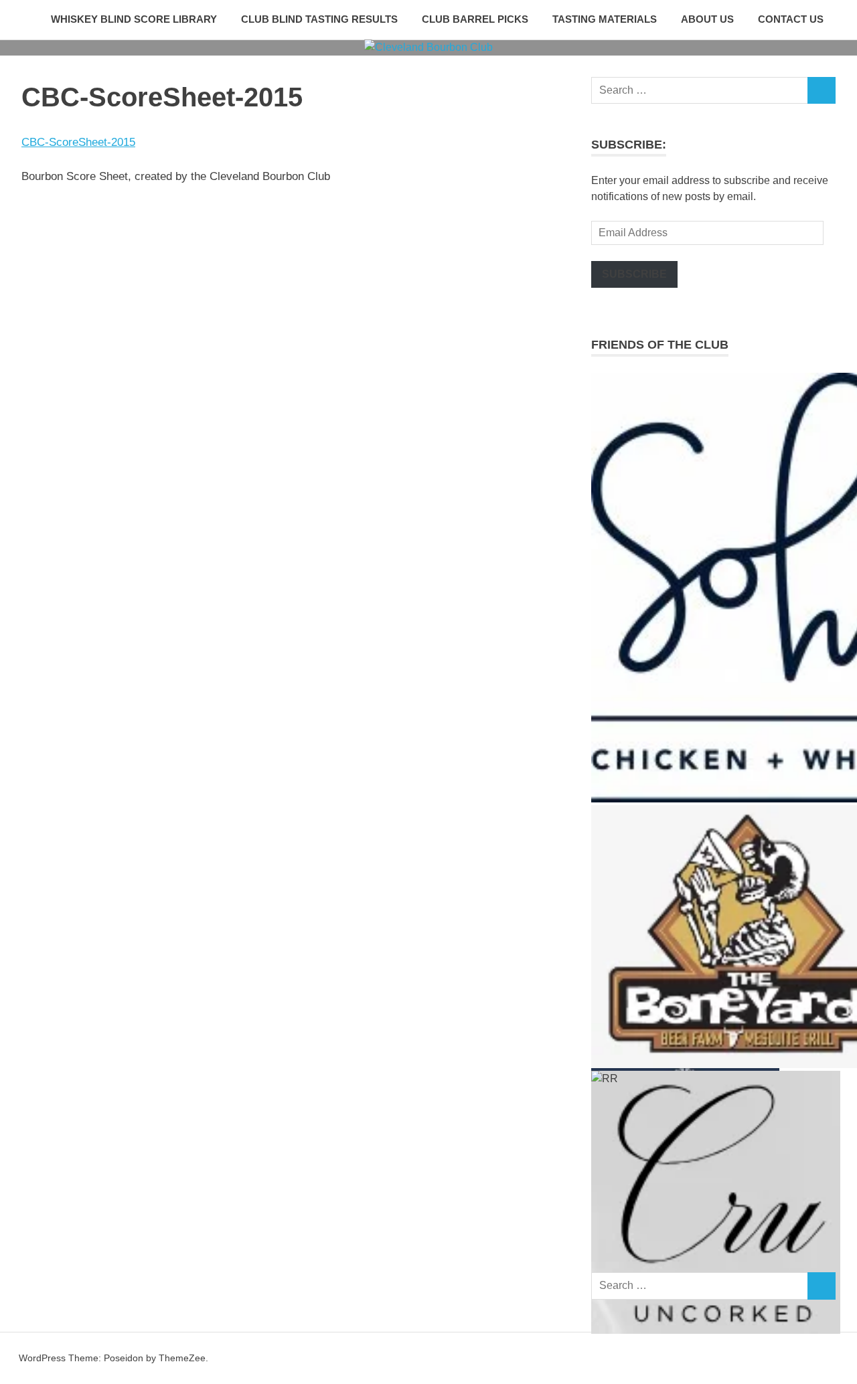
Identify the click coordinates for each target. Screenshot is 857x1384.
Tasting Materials (604, 19)
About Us (707, 19)
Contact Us (791, 19)
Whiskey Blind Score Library (134, 19)
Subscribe (634, 274)
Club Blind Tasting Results (319, 19)
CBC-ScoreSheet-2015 (78, 142)
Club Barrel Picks (475, 19)
